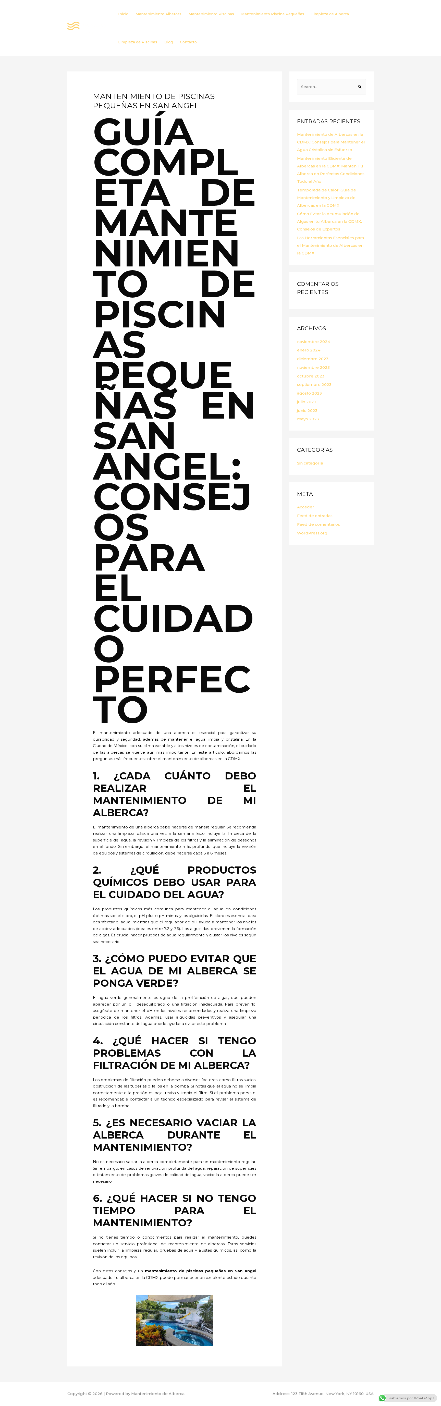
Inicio (123, 14)
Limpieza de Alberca (330, 14)
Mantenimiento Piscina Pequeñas (272, 14)
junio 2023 (307, 410)
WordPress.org (312, 533)
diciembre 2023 (312, 358)
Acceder (305, 507)
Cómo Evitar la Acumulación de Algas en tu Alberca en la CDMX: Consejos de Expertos (329, 221)
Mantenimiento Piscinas (211, 14)
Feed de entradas (315, 515)
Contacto (188, 42)
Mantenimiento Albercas (158, 14)
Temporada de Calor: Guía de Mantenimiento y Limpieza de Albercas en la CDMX (326, 198)
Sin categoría (310, 463)
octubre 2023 (310, 376)
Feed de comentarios (318, 524)
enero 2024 (308, 350)
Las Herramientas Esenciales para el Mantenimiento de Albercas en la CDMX (330, 245)
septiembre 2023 (314, 384)
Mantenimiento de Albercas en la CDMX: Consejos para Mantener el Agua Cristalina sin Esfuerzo (331, 142)
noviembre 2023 (313, 367)
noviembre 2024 (313, 341)
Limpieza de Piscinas (137, 42)
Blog (168, 42)
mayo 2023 (308, 419)
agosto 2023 (309, 393)
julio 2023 (306, 401)
